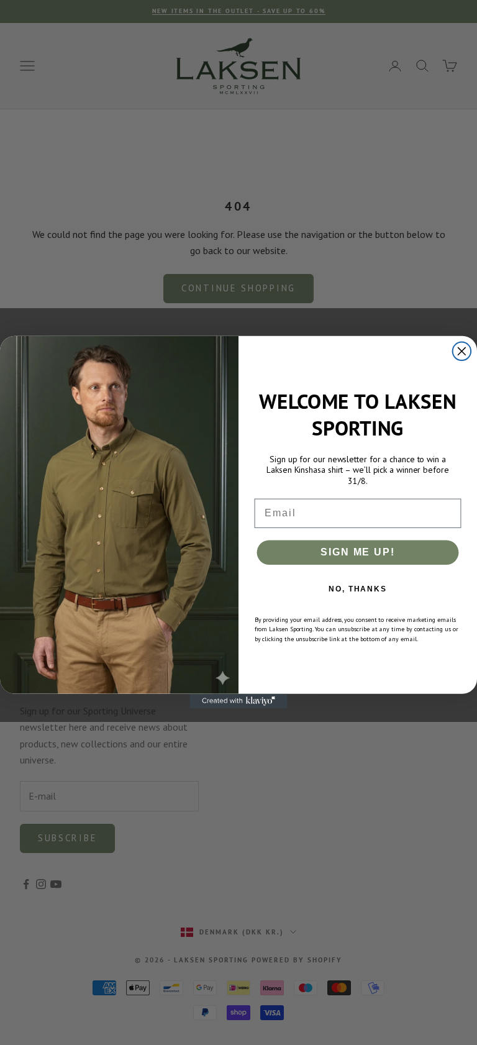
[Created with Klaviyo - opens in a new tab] (238, 701)
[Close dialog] (462, 351)
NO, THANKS (358, 589)
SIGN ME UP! (357, 552)
